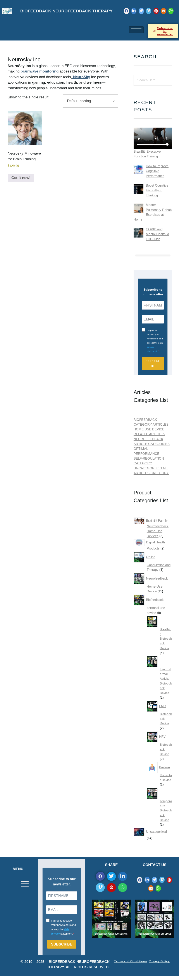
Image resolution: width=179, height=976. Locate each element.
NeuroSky (81, 77)
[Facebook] (126, 11)
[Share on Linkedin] (122, 876)
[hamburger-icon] (136, 29)
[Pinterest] (156, 11)
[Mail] (163, 11)
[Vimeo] (148, 11)
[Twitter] (141, 11)
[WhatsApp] (171, 11)
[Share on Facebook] (100, 876)
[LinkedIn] (133, 11)
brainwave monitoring (40, 71)
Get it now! (21, 178)
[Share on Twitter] (111, 876)
